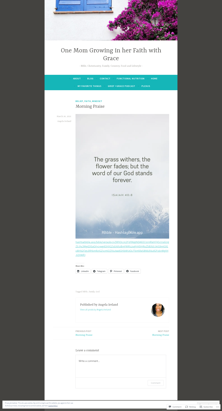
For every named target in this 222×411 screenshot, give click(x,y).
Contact (105, 78)
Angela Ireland (64, 121)
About (77, 78)
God (98, 291)
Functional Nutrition (131, 78)
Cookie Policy (53, 406)
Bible (85, 291)
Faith (87, 101)
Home (154, 78)
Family (92, 291)
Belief (79, 101)
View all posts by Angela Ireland (95, 309)
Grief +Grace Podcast (121, 86)
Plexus (146, 86)
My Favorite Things (89, 86)
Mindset (97, 101)
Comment (155, 383)
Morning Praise (84, 333)
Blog (90, 78)
